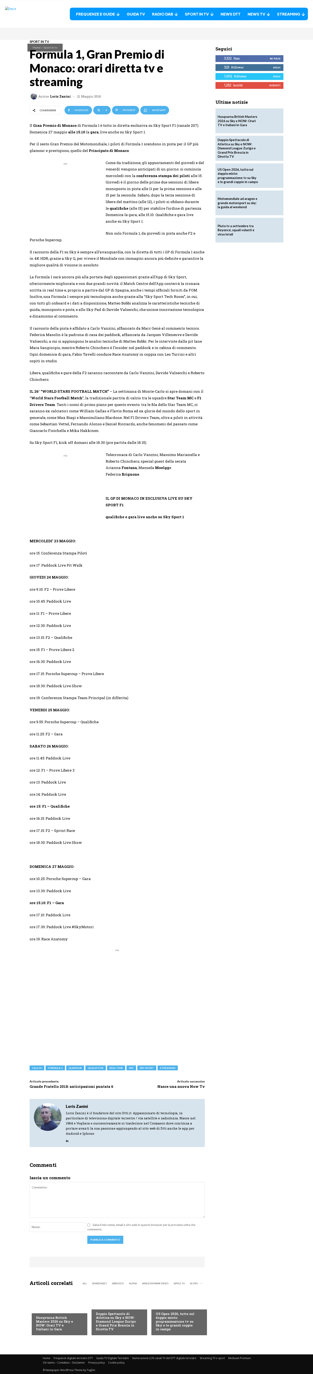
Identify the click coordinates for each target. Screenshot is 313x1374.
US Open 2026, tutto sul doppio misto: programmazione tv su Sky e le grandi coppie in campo (175, 1321)
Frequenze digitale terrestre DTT (73, 1358)
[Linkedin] (67, 1139)
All (85, 1283)
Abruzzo (118, 1283)
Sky (131, 1067)
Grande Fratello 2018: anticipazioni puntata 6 (71, 1086)
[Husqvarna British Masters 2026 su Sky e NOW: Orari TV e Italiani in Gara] (57, 1311)
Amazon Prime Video (155, 1283)
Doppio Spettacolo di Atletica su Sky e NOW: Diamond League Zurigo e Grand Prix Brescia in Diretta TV (116, 1321)
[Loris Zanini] (34, 96)
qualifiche (95, 1067)
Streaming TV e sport (212, 1358)
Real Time (116, 1067)
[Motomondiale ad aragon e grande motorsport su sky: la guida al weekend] (271, 203)
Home (37, 47)
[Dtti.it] (31, 14)
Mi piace (275, 58)
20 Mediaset (99, 1283)
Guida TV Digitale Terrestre (112, 1358)
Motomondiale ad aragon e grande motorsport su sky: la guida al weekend (237, 203)
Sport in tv (50, 47)
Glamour (75, 1067)
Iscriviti (274, 85)
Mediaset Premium (239, 1358)
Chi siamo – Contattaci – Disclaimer (64, 1362)
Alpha (133, 1283)
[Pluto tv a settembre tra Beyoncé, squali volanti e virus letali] (271, 230)
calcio (37, 1067)
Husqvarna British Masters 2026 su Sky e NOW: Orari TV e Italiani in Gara (54, 1323)
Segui (276, 67)
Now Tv (161, 1305)
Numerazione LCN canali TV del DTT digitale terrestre (164, 1358)
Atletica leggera (108, 1305)
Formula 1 (55, 1067)
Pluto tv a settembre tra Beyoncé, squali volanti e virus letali (236, 230)
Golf (39, 1309)
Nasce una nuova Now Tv (181, 1086)
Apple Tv (179, 1283)
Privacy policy (96, 1362)
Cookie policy (116, 1362)
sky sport (147, 1067)
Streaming (167, 1067)
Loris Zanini (60, 96)
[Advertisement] (65, 196)
